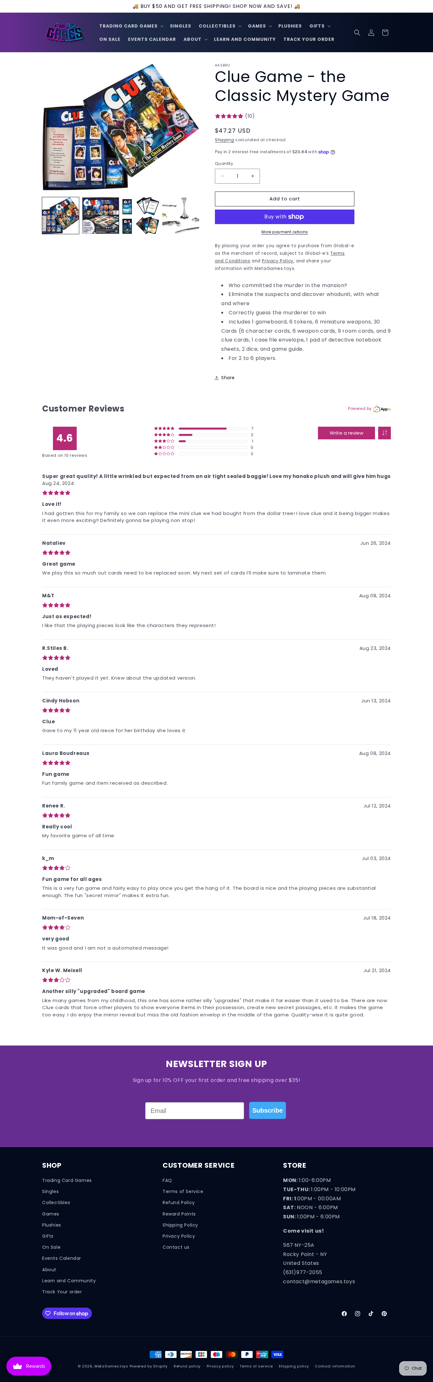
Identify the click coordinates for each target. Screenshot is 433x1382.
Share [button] (228, 377)
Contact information (335, 1366)
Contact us (176, 1247)
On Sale (51, 1247)
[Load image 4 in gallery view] (180, 215)
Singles (50, 1191)
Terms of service (256, 1366)
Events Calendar (61, 1258)
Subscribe (267, 1110)
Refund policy (187, 1366)
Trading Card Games (67, 1180)
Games (50, 1213)
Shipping (224, 139)
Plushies (51, 1225)
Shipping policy (294, 1366)
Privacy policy (220, 1366)
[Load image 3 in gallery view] (140, 215)
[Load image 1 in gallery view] (60, 215)
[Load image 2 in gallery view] (100, 215)
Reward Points (179, 1213)
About (49, 1269)
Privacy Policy (179, 1236)
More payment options (285, 232)
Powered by (360, 408)
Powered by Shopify (149, 1366)
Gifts (48, 1236)
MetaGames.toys (111, 1366)
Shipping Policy (180, 1225)
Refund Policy (179, 1202)
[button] (130, 26)
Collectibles (56, 1202)
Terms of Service (183, 1191)
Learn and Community (69, 1280)
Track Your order (62, 1292)
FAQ (167, 1180)
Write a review (346, 433)
